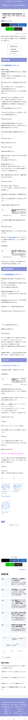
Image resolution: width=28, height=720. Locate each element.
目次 (12, 46)
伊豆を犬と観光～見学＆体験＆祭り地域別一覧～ (18, 487)
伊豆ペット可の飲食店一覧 (20, 704)
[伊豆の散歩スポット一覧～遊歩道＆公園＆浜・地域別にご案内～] (6, 480)
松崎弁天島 (13, 49)
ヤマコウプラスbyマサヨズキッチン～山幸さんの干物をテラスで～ (13, 667)
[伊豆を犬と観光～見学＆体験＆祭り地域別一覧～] (18, 480)
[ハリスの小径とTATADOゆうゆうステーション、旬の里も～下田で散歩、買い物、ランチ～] (6, 498)
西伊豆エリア (21, 711)
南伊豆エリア (7, 713)
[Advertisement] (14, 540)
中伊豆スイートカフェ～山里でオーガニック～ (13, 672)
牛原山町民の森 (14, 51)
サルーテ (8, 261)
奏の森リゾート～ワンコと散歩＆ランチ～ (12, 683)
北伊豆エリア (7, 709)
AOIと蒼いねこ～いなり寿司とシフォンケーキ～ (13, 678)
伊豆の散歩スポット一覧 (7, 706)
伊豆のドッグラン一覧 (20, 706)
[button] (18, 29)
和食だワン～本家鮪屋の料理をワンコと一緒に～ (13, 688)
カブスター (13, 53)
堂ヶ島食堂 (13, 237)
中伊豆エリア (21, 709)
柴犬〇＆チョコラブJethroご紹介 (20, 714)
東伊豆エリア (7, 711)
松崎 (3, 521)
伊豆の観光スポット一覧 (7, 704)
